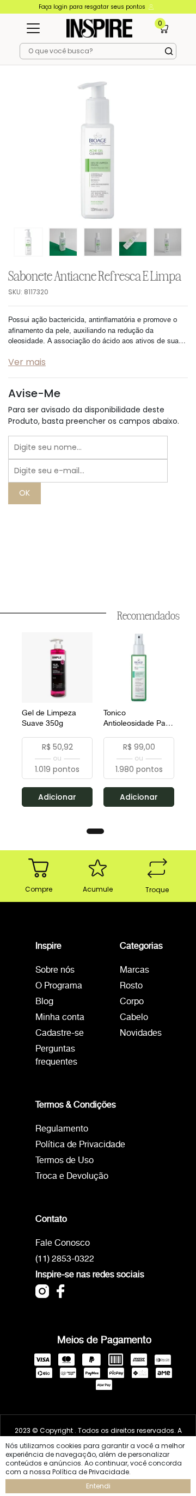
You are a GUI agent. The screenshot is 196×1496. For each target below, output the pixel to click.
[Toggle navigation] (33, 28)
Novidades (141, 1033)
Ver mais (27, 362)
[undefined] (98, 150)
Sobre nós (55, 970)
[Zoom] (28, 241)
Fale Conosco (62, 1243)
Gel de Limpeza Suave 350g (49, 718)
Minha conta (59, 1017)
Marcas (134, 970)
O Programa (58, 986)
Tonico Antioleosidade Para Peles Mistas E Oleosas (138, 718)
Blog (44, 1002)
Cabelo (134, 1017)
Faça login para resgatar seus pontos (93, 7)
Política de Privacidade (80, 1145)
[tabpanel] (57, 719)
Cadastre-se (59, 1033)
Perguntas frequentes (56, 1055)
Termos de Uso (64, 1160)
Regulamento (61, 1129)
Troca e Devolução (71, 1176)
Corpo (132, 1002)
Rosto (131, 986)
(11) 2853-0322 (64, 1259)
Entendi (98, 1486)
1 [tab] (95, 831)
